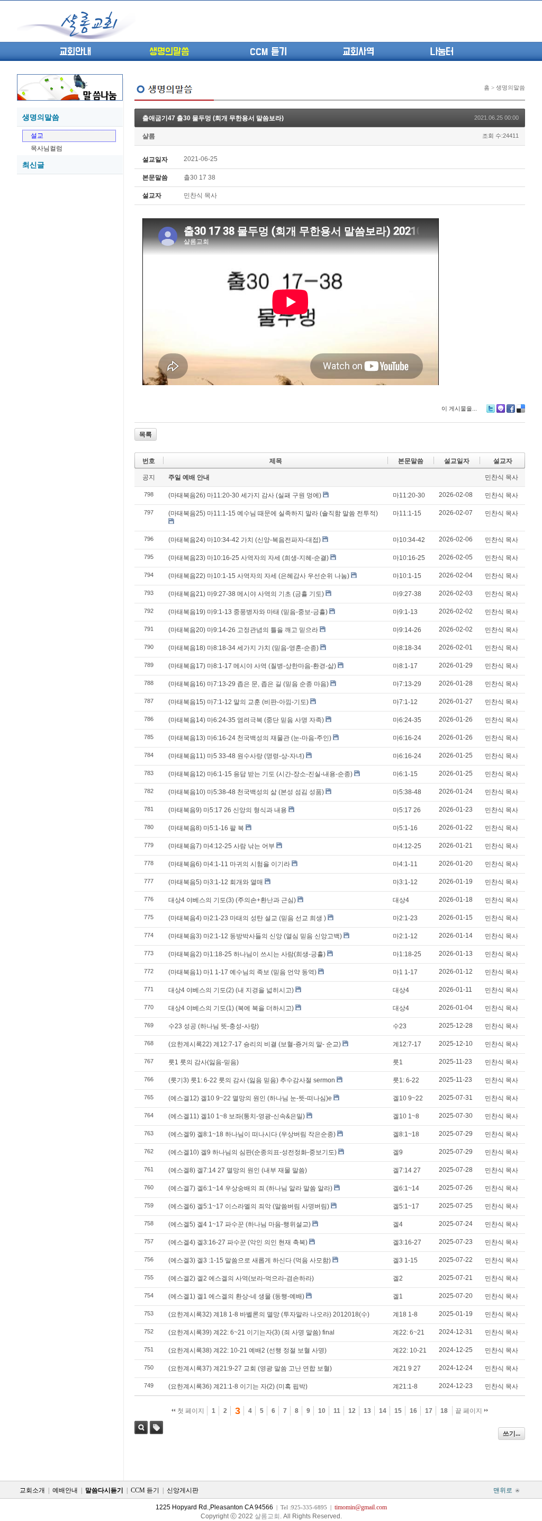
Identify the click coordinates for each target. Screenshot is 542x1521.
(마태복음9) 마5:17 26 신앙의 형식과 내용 (227, 810)
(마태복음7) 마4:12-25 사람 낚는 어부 (221, 846)
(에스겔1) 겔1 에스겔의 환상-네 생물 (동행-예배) (236, 1296)
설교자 (502, 461)
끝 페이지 (469, 1411)
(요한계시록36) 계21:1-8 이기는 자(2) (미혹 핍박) (238, 1386)
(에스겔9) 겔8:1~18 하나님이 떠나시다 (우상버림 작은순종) (252, 1134)
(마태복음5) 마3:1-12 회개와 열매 (215, 882)
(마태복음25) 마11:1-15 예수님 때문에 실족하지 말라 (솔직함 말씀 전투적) (273, 513)
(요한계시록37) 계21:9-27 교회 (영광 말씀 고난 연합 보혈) (250, 1368)
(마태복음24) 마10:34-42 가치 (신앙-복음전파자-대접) (244, 540)
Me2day (500, 408)
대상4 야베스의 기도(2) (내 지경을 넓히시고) (231, 990)
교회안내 (75, 52)
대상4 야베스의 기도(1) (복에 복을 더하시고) (231, 1008)
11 (336, 1411)
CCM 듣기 (268, 52)
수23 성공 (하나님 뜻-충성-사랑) (213, 1026)
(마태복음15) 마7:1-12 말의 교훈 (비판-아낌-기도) (238, 702)
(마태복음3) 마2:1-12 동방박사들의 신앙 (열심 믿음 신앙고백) (255, 936)
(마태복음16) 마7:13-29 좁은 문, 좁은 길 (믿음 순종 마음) (248, 684)
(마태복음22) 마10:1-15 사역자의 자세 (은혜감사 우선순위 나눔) (258, 576)
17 (428, 1411)
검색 (141, 1427)
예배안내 (65, 1490)
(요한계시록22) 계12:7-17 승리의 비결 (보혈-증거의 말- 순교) (254, 1044)
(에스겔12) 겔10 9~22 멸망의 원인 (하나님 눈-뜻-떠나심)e (250, 1098)
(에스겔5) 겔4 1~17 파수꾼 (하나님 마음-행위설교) (239, 1224)
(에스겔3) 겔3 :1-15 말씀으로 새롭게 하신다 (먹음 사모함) (249, 1260)
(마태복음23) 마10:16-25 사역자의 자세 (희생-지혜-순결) (248, 558)
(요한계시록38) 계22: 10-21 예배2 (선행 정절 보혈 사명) (247, 1350)
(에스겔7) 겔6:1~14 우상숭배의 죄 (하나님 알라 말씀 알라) (250, 1188)
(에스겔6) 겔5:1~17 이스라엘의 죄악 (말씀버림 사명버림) (248, 1206)
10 (322, 1411)
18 (444, 1411)
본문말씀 (410, 461)
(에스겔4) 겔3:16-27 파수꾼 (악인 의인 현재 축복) (238, 1242)
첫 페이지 (190, 1411)
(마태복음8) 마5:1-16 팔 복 (206, 828)
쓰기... (511, 1433)
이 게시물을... (459, 408)
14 (382, 1411)
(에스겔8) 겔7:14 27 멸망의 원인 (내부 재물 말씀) (237, 1170)
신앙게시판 (182, 1490)
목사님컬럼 (46, 148)
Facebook (511, 408)
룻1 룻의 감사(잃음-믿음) (203, 1062)
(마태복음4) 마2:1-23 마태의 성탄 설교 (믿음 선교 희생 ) (247, 918)
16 (413, 1411)
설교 (37, 135)
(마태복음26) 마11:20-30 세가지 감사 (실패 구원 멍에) (244, 495)
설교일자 (456, 461)
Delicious (521, 408)
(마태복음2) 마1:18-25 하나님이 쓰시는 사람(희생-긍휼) (247, 954)
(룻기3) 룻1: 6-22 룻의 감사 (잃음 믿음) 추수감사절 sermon (251, 1080)
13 (367, 1411)
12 (352, 1411)
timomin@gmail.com (361, 1507)
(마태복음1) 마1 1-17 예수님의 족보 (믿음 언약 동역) (242, 972)
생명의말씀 (169, 52)
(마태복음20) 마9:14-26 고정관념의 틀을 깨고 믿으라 (243, 630)
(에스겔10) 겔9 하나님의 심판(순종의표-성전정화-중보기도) (252, 1152)
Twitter (490, 408)
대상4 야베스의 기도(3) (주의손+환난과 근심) (232, 900)
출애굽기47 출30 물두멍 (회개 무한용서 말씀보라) (213, 118)
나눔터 (442, 52)
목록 (145, 434)
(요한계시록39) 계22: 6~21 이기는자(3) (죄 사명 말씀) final (251, 1332)
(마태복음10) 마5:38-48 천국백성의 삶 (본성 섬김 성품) (246, 792)
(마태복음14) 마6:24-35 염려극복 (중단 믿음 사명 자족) (246, 720)
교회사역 (358, 52)
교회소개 (32, 1490)
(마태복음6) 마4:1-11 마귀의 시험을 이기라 (229, 864)
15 (398, 1411)
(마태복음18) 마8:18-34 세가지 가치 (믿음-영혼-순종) (243, 648)
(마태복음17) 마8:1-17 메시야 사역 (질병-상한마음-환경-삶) (252, 666)
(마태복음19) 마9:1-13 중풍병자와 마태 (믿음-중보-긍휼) (248, 612)
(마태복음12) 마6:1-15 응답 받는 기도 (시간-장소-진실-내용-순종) (260, 774)
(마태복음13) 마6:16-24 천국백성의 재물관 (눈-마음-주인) (249, 738)
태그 (156, 1427)
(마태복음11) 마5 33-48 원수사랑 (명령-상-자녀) (236, 756)
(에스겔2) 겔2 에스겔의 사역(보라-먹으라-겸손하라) (241, 1278)
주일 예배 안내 (189, 477)
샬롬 (148, 136)
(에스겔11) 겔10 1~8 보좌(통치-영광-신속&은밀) (236, 1116)
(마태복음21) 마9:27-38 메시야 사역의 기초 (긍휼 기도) (246, 594)
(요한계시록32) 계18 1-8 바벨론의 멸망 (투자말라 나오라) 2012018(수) (268, 1314)
